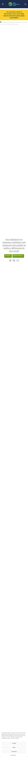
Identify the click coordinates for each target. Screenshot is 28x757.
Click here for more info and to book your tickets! (14, 15)
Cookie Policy (13, 755)
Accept (14, 743)
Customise (14, 751)
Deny (14, 747)
